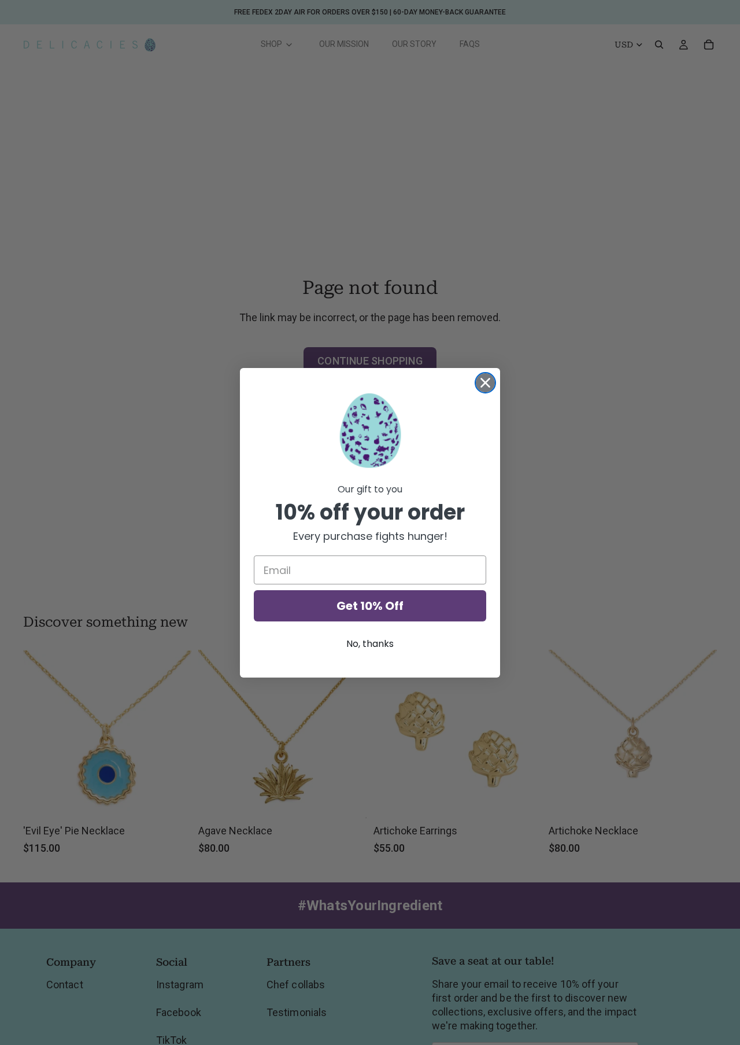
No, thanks (370, 643)
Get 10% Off (370, 606)
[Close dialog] (485, 383)
